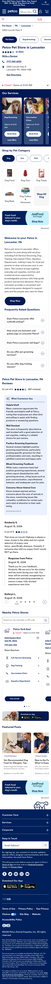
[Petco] (12, 11)
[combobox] (25, 620)
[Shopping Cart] (46, 11)
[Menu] (4, 11)
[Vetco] (6, 899)
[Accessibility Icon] (6, 925)
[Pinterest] (16, 874)
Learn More (11, 140)
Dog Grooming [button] (29, 40)
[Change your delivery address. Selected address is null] (43, 19)
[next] (45, 602)
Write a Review (9, 56)
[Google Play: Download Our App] (28, 886)
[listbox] (25, 121)
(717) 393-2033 (14, 62)
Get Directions (14, 75)
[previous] (6, 602)
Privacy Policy (17, 867)
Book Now (11, 134)
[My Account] (40, 11)
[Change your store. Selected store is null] (4, 19)
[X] (10, 874)
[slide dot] (24, 706)
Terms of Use (7, 865)
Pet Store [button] (10, 40)
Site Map (24, 914)
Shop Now (15, 301)
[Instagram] (21, 874)
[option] (13, 121)
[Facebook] (4, 874)
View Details (14, 698)
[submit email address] (45, 845)
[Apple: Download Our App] (10, 886)
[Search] (35, 11)
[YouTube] (27, 874)
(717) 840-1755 (10, 645)
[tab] (25, 320)
